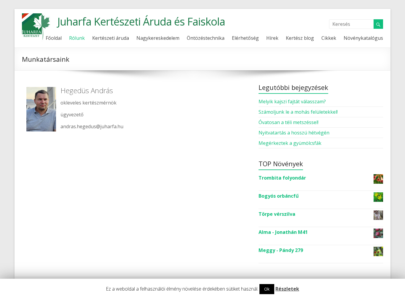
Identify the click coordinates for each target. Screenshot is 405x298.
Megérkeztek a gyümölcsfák (290, 143)
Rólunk (77, 38)
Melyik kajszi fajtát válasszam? (292, 101)
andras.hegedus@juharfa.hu (91, 126)
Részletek (287, 289)
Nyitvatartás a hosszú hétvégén (294, 132)
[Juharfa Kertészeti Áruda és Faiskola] (37, 16)
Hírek (272, 38)
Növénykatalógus (363, 38)
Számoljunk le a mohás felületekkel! (298, 112)
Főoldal (54, 38)
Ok (267, 289)
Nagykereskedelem (157, 38)
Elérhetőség (245, 38)
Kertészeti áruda (110, 38)
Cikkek (328, 38)
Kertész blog (300, 38)
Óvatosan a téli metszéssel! (288, 122)
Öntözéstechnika (205, 38)
